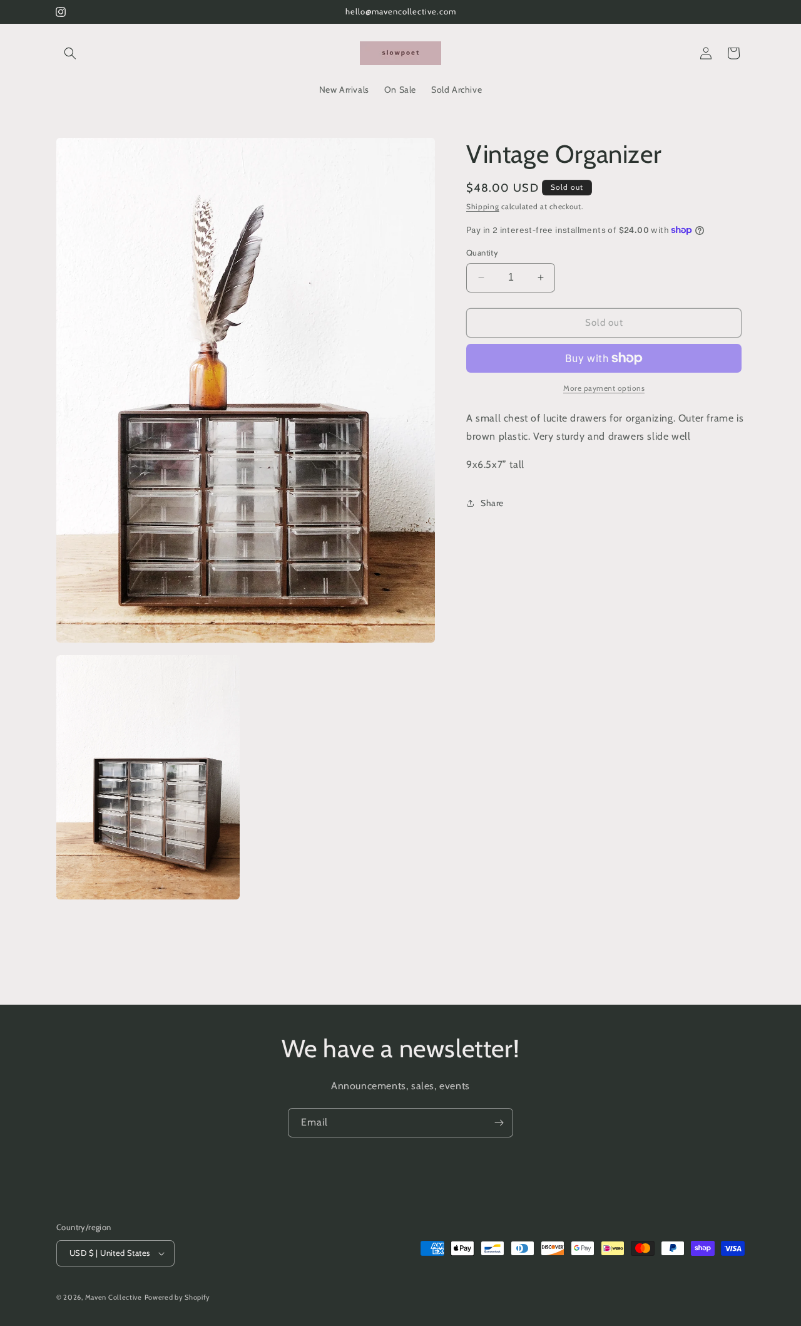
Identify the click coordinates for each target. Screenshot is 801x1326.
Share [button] (492, 503)
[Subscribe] (499, 1122)
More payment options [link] (604, 388)
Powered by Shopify (178, 1297)
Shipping (482, 206)
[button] (70, 53)
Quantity (482, 252)
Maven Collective (113, 1297)
